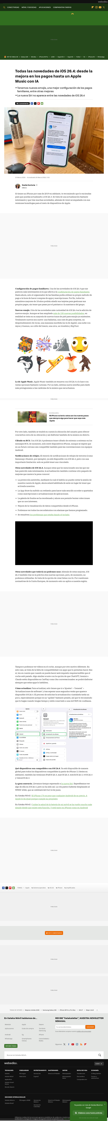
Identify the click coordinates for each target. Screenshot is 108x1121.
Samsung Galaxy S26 (50, 1010)
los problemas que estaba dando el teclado (49, 514)
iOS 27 (81, 1010)
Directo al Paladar (54, 1073)
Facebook (32, 103)
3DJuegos (22, 1073)
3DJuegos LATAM (24, 1100)
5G (84, 57)
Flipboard (92, 7)
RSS (81, 1044)
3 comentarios (23, 103)
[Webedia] (103, 1)
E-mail (42, 103)
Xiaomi (41, 1024)
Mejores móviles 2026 (32, 1010)
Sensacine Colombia (37, 1105)
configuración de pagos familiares (73, 292)
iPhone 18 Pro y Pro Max (68, 1010)
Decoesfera (81, 1076)
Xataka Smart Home (9, 1083)
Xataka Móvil (9, 1076)
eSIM (53, 57)
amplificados (70, 888)
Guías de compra (28, 1028)
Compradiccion (82, 1079)
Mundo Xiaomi (9, 1087)
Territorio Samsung (42, 1029)
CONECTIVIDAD (13, 7)
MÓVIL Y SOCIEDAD (29, 7)
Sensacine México (37, 1101)
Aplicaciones (9, 1028)
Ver (55, 933)
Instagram (96, 7)
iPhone (59, 888)
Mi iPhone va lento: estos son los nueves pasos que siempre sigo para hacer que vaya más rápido (69, 418)
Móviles (33, 57)
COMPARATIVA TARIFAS (62, 7)
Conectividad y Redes (44, 1039)
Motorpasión (66, 1073)
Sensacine (37, 1073)
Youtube (100, 7)
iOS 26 (51, 888)
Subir (97, 1064)
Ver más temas (10, 1046)
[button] (29, 185)
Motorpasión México (66, 1101)
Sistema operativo (39, 888)
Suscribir (90, 1027)
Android (7, 1034)
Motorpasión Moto (66, 1077)
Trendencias (81, 1073)
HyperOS (70, 57)
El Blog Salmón (96, 1073)
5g (23, 1034)
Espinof (36, 1076)
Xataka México (10, 1100)
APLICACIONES (45, 7)
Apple (27, 888)
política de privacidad (84, 1031)
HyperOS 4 (61, 57)
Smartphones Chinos (27, 1039)
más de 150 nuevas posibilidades (68, 313)
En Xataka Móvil (54, 413)
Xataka (7, 1073)
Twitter (104, 7)
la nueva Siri (67, 783)
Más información (69, 1119)
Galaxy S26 (24, 57)
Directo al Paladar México (54, 1101)
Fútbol (78, 57)
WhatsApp (101, 57)
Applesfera (8, 1079)
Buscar (100, 1055)
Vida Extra (22, 1076)
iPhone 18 (91, 57)
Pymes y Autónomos (95, 1077)
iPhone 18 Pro (43, 57)
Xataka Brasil (9, 1103)
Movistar (8, 1024)
